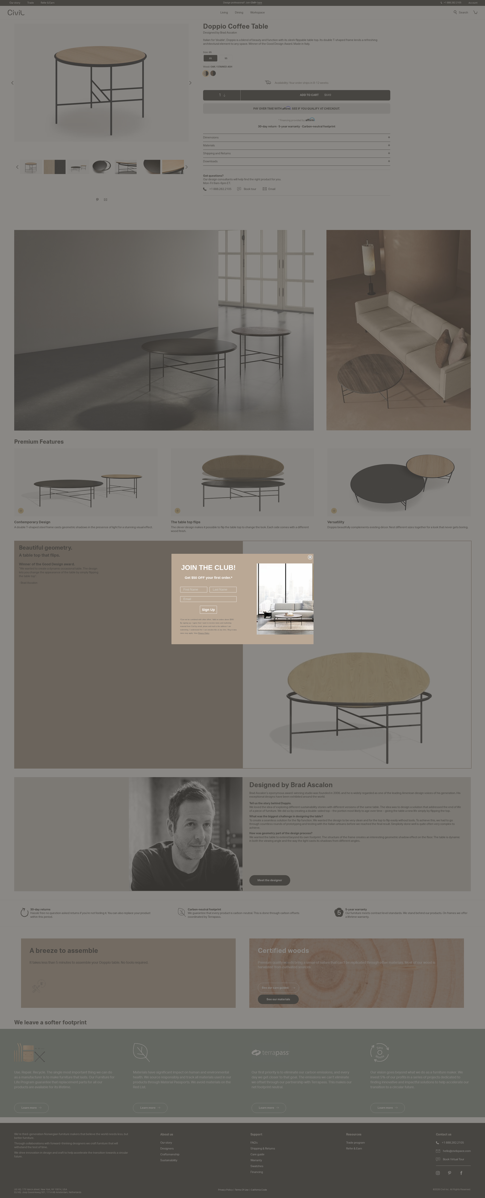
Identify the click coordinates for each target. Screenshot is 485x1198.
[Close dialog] (310, 557)
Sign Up (208, 610)
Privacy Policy (203, 633)
